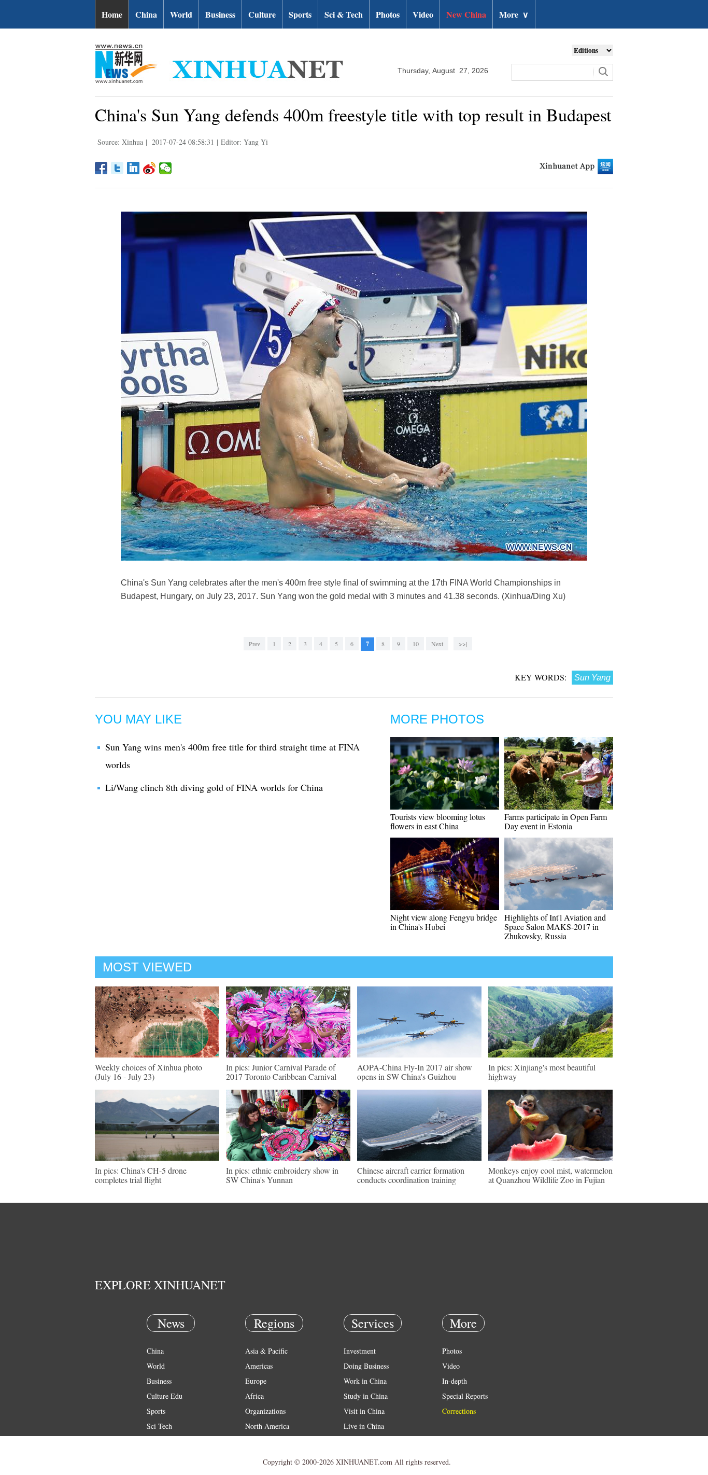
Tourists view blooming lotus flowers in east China (437, 821)
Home (112, 14)
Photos (388, 14)
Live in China (364, 1426)
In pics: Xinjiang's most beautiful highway (542, 1072)
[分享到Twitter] (117, 168)
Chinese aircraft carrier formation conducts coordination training (410, 1175)
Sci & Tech (343, 14)
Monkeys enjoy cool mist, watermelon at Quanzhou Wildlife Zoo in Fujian (550, 1175)
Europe (255, 1381)
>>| (463, 643)
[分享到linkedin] (133, 168)
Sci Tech (159, 1426)
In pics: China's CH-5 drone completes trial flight (141, 1175)
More (514, 14)
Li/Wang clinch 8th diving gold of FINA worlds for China (214, 787)
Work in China (365, 1381)
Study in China (366, 1396)
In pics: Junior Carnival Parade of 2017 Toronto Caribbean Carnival (281, 1072)
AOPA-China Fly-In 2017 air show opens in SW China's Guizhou (414, 1072)
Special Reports (465, 1396)
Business (220, 14)
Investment (360, 1351)
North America (267, 1426)
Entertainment (167, 1456)
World (181, 14)
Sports (300, 14)
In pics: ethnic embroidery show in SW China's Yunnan (282, 1175)
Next (437, 643)
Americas (259, 1366)
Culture (262, 14)
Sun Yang (592, 677)
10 (416, 643)
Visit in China (364, 1411)
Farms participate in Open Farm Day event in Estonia (555, 821)
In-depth (454, 1381)
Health (156, 1441)
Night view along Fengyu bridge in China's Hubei (443, 922)
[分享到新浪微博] (149, 168)
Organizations (265, 1411)
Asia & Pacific (266, 1351)
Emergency (360, 1441)
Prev (254, 643)
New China (466, 14)
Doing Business (366, 1366)
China (146, 14)
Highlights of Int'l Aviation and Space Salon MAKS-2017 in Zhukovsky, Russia (555, 926)
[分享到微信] (165, 168)
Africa (254, 1396)
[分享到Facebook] (101, 168)
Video (423, 14)
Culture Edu (164, 1396)
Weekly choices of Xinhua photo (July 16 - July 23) (148, 1072)
